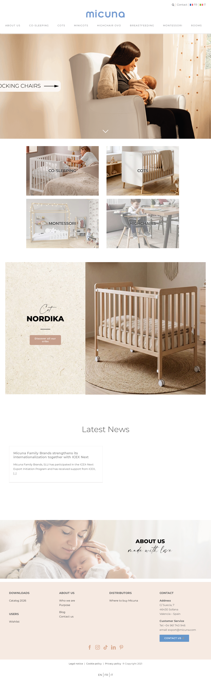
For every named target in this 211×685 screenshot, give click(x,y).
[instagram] (97, 647)
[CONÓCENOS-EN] (105, 521)
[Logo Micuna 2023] (105, 11)
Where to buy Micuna (123, 600)
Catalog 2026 (17, 600)
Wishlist (14, 621)
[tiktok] (105, 647)
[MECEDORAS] (105, 86)
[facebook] (89, 647)
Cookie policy (94, 663)
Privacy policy (113, 663)
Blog (62, 612)
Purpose (64, 605)
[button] (174, 4)
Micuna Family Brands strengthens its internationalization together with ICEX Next (51, 455)
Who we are (67, 600)
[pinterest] (121, 647)
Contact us (66, 616)
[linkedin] (113, 647)
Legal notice (76, 663)
